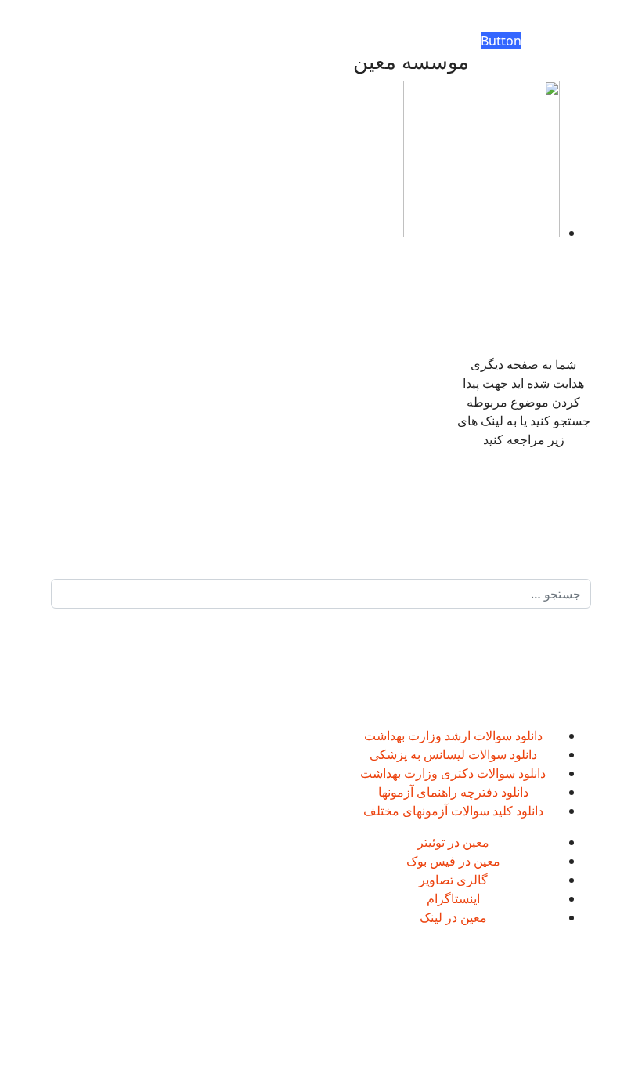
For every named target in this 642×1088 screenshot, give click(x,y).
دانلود (527, 735)
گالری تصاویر (453, 879)
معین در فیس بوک (453, 860)
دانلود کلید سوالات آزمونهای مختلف (453, 810)
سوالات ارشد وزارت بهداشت (438, 735)
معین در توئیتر (453, 842)
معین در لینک (453, 917)
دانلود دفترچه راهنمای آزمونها (453, 792)
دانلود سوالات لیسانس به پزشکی (453, 754)
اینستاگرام (453, 898)
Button (501, 40)
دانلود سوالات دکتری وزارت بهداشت (453, 773)
